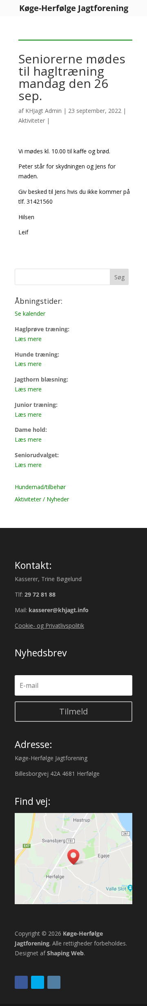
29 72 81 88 (40, 594)
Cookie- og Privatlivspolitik (49, 625)
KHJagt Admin (43, 111)
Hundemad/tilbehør (40, 487)
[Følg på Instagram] (53, 982)
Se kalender (30, 313)
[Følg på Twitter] (37, 982)
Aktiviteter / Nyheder (42, 499)
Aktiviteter (31, 120)
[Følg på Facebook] (21, 982)
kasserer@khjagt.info (59, 610)
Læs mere (28, 339)
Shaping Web (65, 953)
